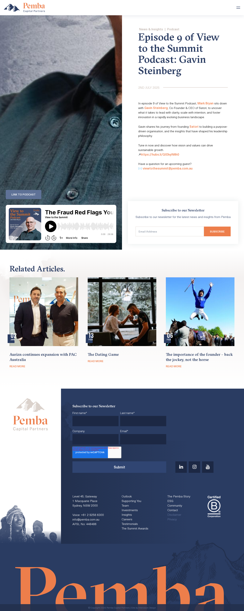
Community (174, 505)
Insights (127, 514)
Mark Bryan (205, 103)
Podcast (173, 29)
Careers (127, 519)
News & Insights (151, 29)
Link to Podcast (23, 194)
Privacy (172, 519)
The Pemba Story (178, 496)
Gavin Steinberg (156, 107)
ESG (170, 500)
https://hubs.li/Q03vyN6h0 (160, 154)
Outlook (127, 496)
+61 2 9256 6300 (92, 514)
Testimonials (130, 523)
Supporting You (131, 500)
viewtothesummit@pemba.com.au (168, 168)
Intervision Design (147, 607)
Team (125, 505)
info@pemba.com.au (85, 519)
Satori (193, 126)
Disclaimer (174, 514)
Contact (172, 510)
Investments (130, 510)
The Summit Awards (135, 528)
